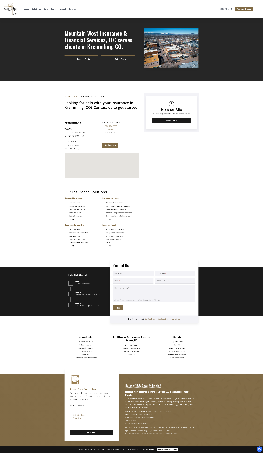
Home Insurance (75, 213)
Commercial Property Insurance (118, 206)
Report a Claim (177, 342)
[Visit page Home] (11, 9)
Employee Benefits (110, 225)
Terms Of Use (130, 420)
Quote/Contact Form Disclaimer (137, 423)
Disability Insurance (113, 239)
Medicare (85, 354)
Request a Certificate (177, 351)
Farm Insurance (74, 229)
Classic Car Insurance (77, 209)
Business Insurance (110, 198)
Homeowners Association (78, 233)
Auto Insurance (74, 203)
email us (176, 319)
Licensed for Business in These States (139, 417)
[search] (257, 9)
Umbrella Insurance (76, 216)
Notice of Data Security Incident (143, 385)
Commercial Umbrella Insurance (118, 216)
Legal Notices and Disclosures (159, 431)
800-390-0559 (79, 415)
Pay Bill (177, 345)
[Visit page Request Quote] (81, 59)
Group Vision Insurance (114, 236)
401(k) (108, 243)
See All (71, 219)
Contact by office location (157, 319)
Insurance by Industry (74, 225)
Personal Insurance (73, 198)
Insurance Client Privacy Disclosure (138, 414)
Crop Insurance (74, 236)
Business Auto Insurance (115, 203)
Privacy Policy (142, 431)
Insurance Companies (131, 348)
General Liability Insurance (116, 209)
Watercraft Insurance (77, 206)
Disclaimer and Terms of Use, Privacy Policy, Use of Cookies (148, 411)
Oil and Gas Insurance (77, 239)
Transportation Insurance (78, 243)
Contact (75, 96)
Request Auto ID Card (177, 348)
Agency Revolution (184, 427)
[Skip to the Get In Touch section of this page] (118, 59)
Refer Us (131, 354)
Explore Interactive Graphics (86, 358)
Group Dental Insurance (115, 233)
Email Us (109, 129)
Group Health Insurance (115, 229)
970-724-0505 (111, 126)
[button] (110, 145)
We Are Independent (132, 351)
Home (67, 96)
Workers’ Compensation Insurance (119, 213)
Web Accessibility (177, 358)
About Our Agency (131, 345)
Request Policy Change (177, 354)
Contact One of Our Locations (83, 389)
